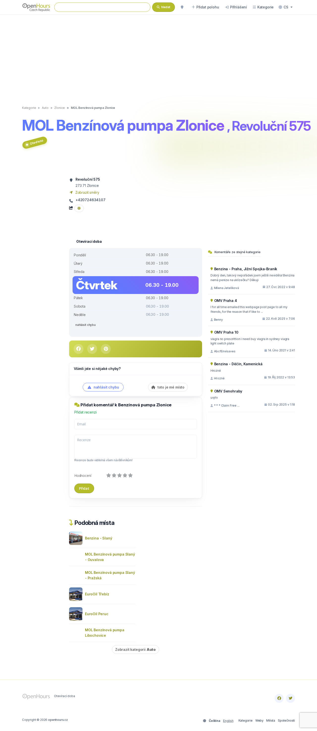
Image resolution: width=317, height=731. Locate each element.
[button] (285, 7)
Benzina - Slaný (98, 538)
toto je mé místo (171, 387)
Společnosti (286, 720)
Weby (259, 720)
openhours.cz (58, 720)
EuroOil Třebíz (97, 594)
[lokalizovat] (182, 7)
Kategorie (245, 720)
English (228, 721)
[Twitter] (290, 698)
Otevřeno (36, 142)
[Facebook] (279, 698)
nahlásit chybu (85, 325)
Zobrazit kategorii (135, 649)
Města (270, 720)
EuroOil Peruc (96, 614)
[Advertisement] (158, 55)
